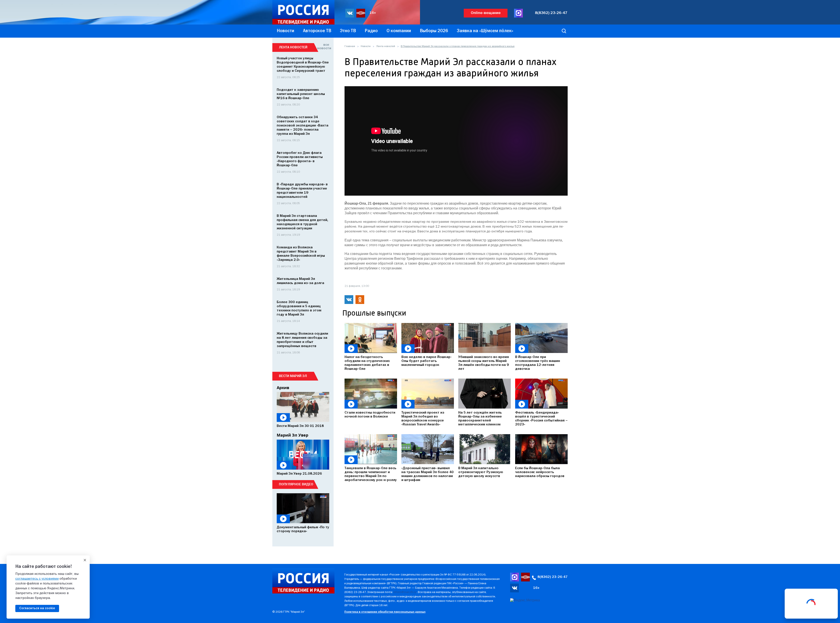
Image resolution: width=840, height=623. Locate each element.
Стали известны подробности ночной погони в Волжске (370, 414)
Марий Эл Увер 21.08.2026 (299, 473)
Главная (350, 46)
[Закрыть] (85, 560)
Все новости (323, 46)
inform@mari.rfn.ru (405, 592)
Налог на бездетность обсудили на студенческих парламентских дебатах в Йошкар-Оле (367, 363)
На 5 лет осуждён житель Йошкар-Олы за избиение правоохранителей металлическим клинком (480, 418)
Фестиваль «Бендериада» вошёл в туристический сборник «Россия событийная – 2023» (541, 418)
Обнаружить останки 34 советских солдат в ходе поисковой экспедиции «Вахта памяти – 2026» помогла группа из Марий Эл (302, 125)
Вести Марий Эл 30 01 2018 (300, 426)
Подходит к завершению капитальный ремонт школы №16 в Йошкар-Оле (301, 94)
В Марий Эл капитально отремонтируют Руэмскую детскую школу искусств (480, 472)
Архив (283, 387)
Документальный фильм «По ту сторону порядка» (303, 529)
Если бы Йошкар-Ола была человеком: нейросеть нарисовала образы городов (539, 472)
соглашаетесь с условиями (37, 578)
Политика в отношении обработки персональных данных (384, 612)
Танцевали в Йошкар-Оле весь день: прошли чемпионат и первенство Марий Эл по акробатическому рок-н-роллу (371, 474)
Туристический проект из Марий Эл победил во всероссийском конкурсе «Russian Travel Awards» (422, 418)
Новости (366, 46)
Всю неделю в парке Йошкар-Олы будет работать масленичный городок (426, 361)
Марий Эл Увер (292, 435)
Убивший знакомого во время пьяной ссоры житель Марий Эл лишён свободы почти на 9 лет (483, 363)
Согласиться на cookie (37, 608)
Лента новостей (385, 46)
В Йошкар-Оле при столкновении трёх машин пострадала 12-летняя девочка (537, 363)
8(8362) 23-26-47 (551, 13)
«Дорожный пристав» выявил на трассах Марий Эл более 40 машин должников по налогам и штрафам (427, 474)
